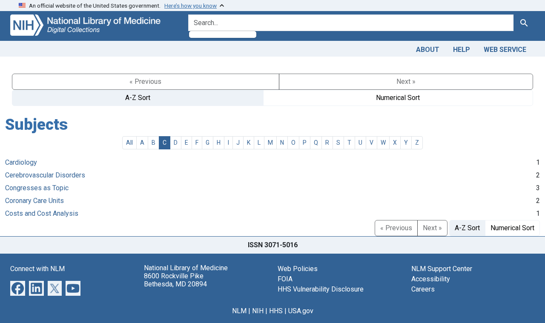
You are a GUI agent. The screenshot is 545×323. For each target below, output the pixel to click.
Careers (423, 289)
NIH (258, 311)
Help (461, 50)
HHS (276, 311)
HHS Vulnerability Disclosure (321, 289)
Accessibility (430, 279)
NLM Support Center (441, 269)
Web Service (505, 50)
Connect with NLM (37, 269)
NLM (239, 311)
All (129, 142)
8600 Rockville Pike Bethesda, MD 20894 (175, 280)
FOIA (285, 279)
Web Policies (298, 269)
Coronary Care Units (34, 201)
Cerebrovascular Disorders (45, 175)
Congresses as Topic (37, 188)
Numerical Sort (398, 98)
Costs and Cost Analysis (41, 213)
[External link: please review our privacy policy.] (17, 287)
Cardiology (21, 162)
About (427, 50)
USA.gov (300, 311)
